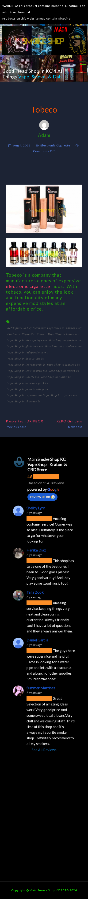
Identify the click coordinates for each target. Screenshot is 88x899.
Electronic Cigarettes (21, 334)
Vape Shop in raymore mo (24, 395)
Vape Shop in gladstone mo (25, 346)
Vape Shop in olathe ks (56, 377)
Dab (57, 76)
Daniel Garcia (37, 640)
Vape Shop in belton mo (63, 334)
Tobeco (41, 334)
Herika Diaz (36, 550)
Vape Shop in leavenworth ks (26, 364)
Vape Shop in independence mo (27, 352)
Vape (23, 76)
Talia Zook (35, 592)
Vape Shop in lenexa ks (64, 371)
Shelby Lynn (36, 508)
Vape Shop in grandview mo (63, 346)
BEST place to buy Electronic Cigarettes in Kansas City (44, 328)
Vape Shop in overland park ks (27, 383)
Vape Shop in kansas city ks (25, 358)
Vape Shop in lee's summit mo (27, 371)
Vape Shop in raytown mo (60, 395)
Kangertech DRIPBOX (24, 421)
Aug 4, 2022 (22, 145)
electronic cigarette (28, 286)
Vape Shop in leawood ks (63, 364)
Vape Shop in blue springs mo (27, 340)
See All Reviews (44, 749)
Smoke (39, 76)
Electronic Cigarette (55, 145)
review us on (40, 496)
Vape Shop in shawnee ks (24, 401)
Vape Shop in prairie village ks (27, 389)
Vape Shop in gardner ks (65, 340)
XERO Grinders (69, 421)
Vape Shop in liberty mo (23, 377)
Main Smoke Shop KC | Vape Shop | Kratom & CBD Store (47, 464)
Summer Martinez (41, 687)
